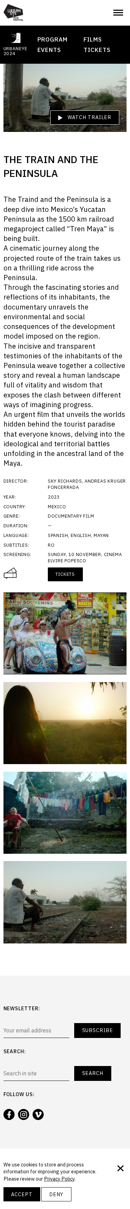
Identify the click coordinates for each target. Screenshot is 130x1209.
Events (49, 50)
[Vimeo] (38, 1114)
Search (92, 1073)
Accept (21, 1194)
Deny (56, 1194)
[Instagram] (23, 1114)
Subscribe (97, 1030)
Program (52, 39)
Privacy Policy (59, 1178)
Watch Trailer (89, 117)
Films (93, 39)
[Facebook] (9, 1114)
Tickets (97, 50)
